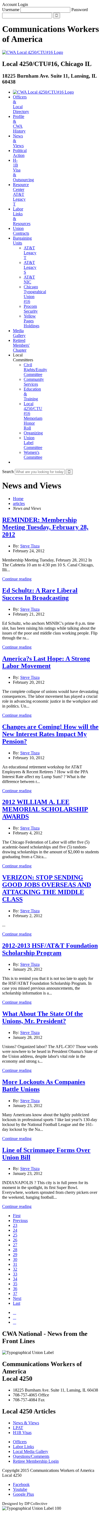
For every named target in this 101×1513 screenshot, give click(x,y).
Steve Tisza (30, 546)
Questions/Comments (31, 1456)
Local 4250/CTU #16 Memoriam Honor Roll (33, 415)
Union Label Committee (33, 442)
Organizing (33, 433)
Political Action (20, 153)
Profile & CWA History (19, 123)
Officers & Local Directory (21, 104)
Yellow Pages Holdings (31, 321)
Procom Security (31, 308)
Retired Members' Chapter (21, 345)
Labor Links (23, 1446)
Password (79, 9)
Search (8, 471)
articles (19, 503)
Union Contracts (21, 231)
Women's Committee (33, 455)
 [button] (14, 462)
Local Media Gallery (30, 1451)
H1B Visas (22, 1432)
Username (10, 9)
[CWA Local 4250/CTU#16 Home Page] (32, 52)
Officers (20, 1441)
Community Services (34, 381)
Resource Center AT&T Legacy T (21, 194)
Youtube (20, 1489)
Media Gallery (19, 333)
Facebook (21, 1484)
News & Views (26, 1422)
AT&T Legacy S (30, 267)
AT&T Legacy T (30, 253)
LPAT (18, 1427)
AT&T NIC (29, 279)
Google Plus (23, 1494)
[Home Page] (43, 92)
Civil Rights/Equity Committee (35, 369)
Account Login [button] (15, 4)
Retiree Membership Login (36, 1461)
